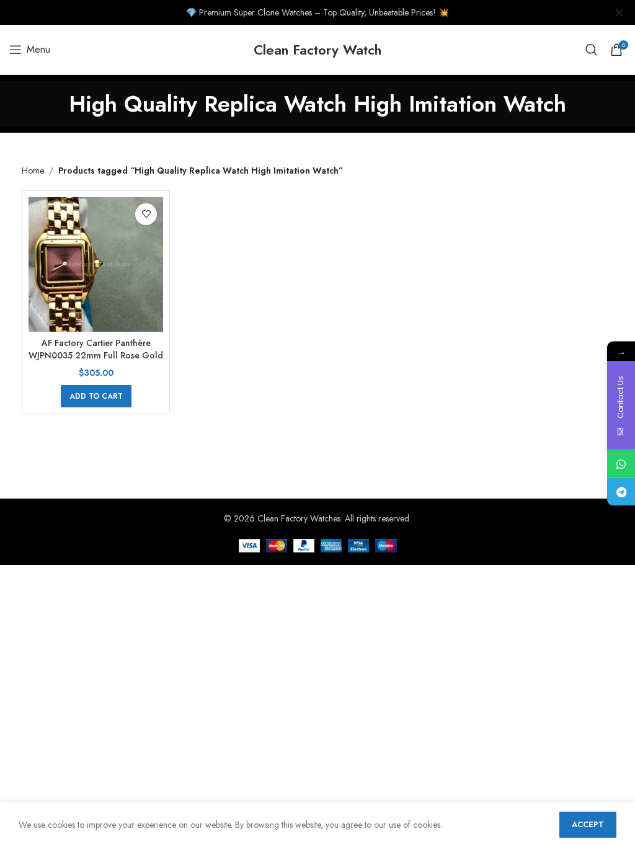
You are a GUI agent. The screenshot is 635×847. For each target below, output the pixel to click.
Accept (588, 824)
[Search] (591, 49)
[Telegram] (621, 492)
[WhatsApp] (621, 464)
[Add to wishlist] (146, 214)
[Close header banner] (619, 12)
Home (33, 170)
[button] (96, 396)
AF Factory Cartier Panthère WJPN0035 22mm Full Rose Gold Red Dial (96, 355)
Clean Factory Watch (317, 50)
